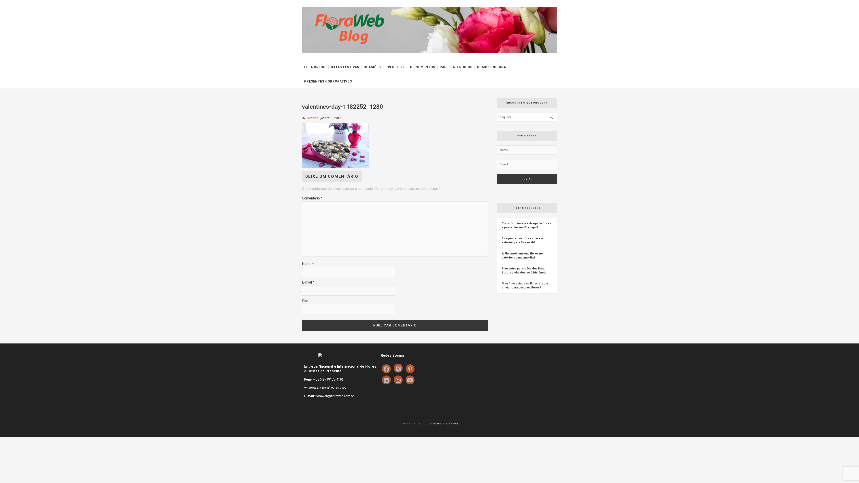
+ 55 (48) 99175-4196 (328, 379)
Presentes (395, 67)
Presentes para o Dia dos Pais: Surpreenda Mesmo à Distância (524, 270)
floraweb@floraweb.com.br (334, 396)
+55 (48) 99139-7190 (332, 387)
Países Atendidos (456, 67)
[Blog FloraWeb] (429, 29)
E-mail (308, 282)
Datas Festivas (345, 67)
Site (305, 301)
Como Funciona (491, 67)
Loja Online (315, 67)
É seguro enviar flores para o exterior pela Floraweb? (522, 240)
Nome (308, 264)
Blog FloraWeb (446, 423)
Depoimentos (422, 67)
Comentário (312, 198)
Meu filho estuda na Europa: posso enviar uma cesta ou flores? (526, 285)
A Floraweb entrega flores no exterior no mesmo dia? (522, 255)
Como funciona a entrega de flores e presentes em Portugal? (526, 225)
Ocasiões (372, 67)
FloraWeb (312, 118)
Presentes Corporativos (328, 81)
